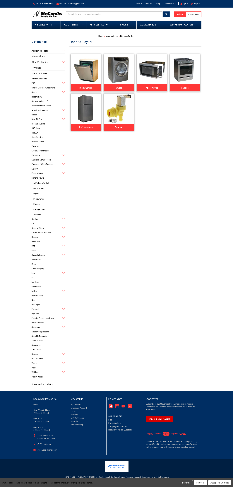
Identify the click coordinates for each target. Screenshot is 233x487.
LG (33, 278)
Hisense (35, 237)
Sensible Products (39, 336)
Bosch (34, 115)
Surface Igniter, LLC (40, 101)
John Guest (36, 260)
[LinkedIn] (129, 406)
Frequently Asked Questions (120, 430)
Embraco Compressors (41, 160)
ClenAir (35, 133)
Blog (158, 4)
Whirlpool (35, 372)
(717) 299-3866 (44, 444)
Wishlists (74, 415)
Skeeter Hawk (37, 341)
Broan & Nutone (38, 124)
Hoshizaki (36, 242)
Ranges (36, 204)
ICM (33, 246)
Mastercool (36, 287)
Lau (33, 273)
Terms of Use (69, 477)
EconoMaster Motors (40, 151)
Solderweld (36, 345)
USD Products (37, 359)
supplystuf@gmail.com (47, 450)
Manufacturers (148, 25)
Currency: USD (169, 4)
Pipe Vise (35, 314)
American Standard (40, 110)
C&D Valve (36, 128)
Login (73, 411)
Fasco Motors (37, 173)
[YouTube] (122, 406)
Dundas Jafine (38, 142)
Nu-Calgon (36, 305)
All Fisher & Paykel (41, 183)
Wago (34, 368)
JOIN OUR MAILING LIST (159, 419)
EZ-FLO (35, 169)
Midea (34, 291)
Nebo (34, 300)
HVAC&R (124, 25)
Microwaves (38, 199)
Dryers (36, 194)
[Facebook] (109, 406)
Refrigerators (39, 209)
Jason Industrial (38, 255)
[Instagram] (116, 406)
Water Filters (71, 25)
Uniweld (35, 354)
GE (33, 224)
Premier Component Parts (43, 318)
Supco (34, 92)
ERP (33, 83)
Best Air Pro (37, 119)
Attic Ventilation (99, 25)
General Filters (38, 228)
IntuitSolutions (163, 477)
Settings (186, 482)
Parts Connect (38, 323)
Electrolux (36, 155)
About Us (138, 4)
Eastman (35, 146)
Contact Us (149, 4)
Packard (35, 309)
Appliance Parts (43, 25)
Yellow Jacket (37, 377)
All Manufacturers (39, 79)
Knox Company (38, 269)
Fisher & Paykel (38, 178)
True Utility (36, 350)
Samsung (36, 327)
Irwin (34, 251)
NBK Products (37, 296)
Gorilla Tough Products (41, 233)
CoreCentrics (37, 137)
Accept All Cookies (219, 482)
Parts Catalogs (114, 423)
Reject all (200, 482)
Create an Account (79, 408)
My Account (76, 405)
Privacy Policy (82, 477)
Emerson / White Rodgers (42, 164)
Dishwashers (38, 188)
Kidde (34, 264)
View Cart (75, 421)
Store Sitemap (77, 425)
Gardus (35, 219)
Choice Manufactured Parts (43, 88)
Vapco (34, 363)
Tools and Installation (180, 25)
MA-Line (35, 282)
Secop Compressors (40, 332)
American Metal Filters (41, 106)
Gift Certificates (77, 418)
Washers (37, 215)
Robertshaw (37, 97)
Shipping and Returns (117, 427)
